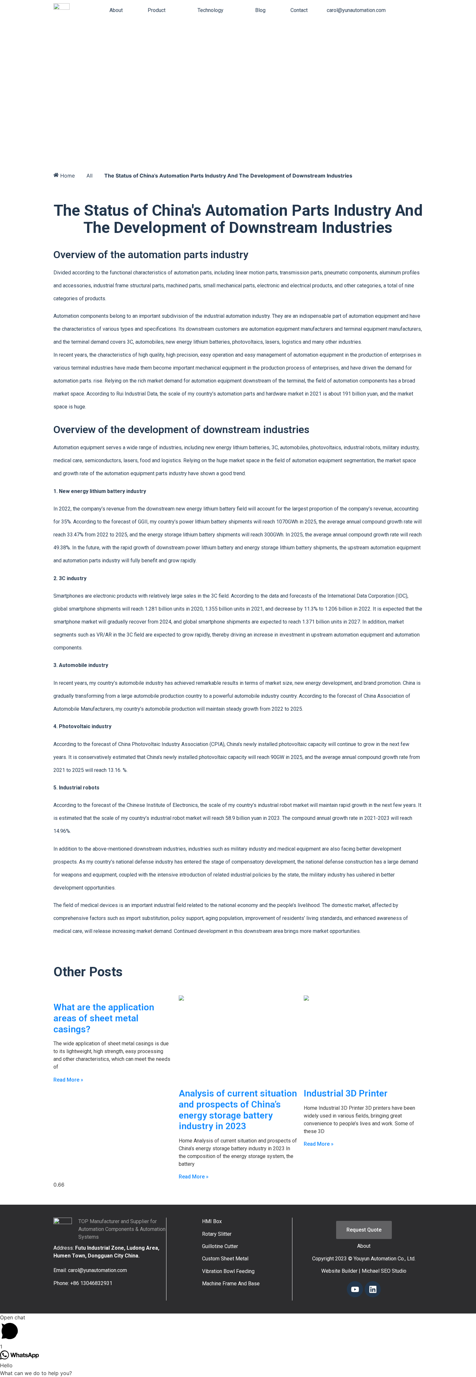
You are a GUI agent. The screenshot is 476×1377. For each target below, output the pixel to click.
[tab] (116, 10)
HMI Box (212, 1221)
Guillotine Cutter (220, 1246)
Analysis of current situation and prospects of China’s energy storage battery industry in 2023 (238, 1109)
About (363, 1246)
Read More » (68, 1080)
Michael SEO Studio (384, 1271)
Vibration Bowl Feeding (228, 1271)
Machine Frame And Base (231, 1283)
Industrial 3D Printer (346, 1093)
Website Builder (339, 1271)
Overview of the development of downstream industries (181, 429)
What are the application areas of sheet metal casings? (103, 1018)
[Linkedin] (373, 1289)
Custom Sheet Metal (225, 1259)
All (89, 175)
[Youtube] (355, 1289)
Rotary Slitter (217, 1234)
